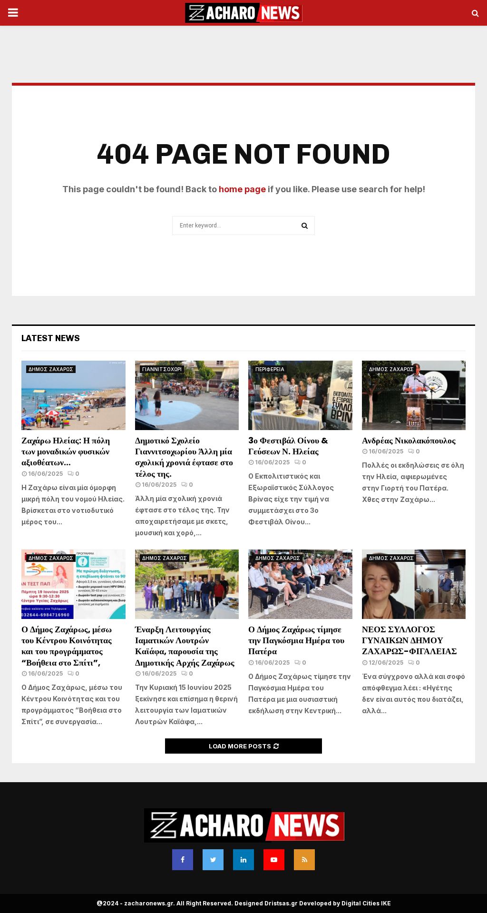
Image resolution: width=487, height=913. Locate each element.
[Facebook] (182, 859)
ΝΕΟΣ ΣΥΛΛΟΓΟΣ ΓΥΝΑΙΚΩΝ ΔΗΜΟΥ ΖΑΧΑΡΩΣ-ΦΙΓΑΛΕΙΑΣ (409, 640)
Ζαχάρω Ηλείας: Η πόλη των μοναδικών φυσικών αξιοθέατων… (65, 451)
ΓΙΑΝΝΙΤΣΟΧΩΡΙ (162, 369)
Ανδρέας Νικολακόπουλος (410, 440)
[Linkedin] (243, 859)
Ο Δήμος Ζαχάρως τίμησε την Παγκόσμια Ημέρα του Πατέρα (296, 640)
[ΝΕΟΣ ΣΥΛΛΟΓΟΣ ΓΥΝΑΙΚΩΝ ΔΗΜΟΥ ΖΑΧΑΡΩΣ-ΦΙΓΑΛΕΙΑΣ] (414, 584)
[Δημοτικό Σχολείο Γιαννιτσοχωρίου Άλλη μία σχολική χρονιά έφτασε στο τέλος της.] (187, 395)
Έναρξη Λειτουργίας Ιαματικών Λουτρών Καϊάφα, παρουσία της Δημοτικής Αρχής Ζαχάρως (184, 645)
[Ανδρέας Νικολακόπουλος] (414, 395)
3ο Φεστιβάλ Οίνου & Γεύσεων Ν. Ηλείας (288, 445)
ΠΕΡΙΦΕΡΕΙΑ (269, 369)
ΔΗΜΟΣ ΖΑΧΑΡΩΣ (51, 369)
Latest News (50, 338)
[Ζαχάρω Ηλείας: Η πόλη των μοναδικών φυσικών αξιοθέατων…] (73, 395)
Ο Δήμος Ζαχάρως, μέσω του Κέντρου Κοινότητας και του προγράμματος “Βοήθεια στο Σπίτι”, (66, 645)
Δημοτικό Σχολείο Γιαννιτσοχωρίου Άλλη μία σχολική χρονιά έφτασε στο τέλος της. (184, 457)
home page (242, 189)
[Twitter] (213, 859)
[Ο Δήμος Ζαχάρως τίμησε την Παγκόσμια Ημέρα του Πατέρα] (300, 584)
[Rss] (304, 859)
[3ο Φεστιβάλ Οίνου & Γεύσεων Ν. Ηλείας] (300, 395)
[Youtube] (273, 859)
